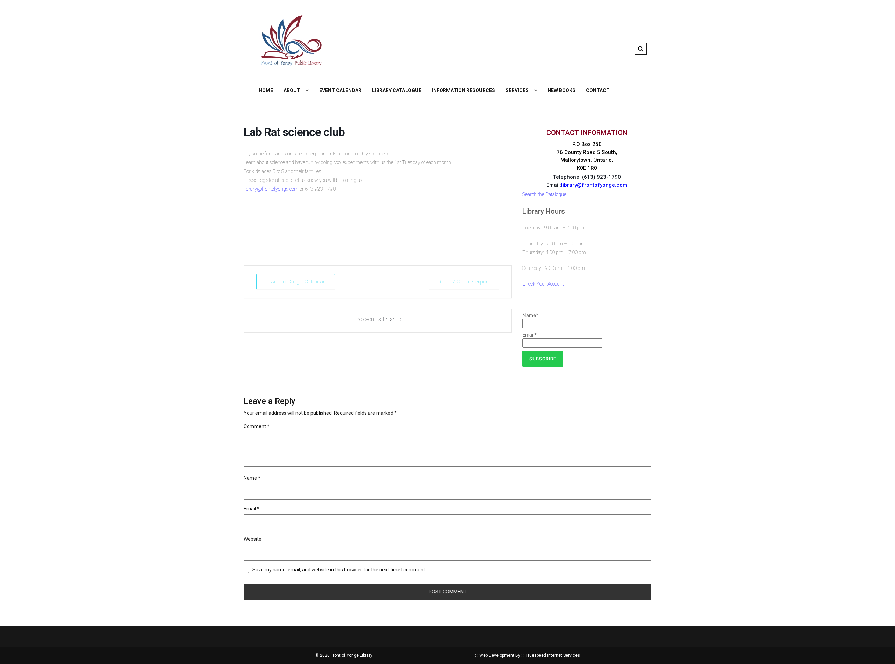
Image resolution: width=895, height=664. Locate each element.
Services (517, 90)
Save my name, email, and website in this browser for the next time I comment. (339, 570)
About (292, 90)
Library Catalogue (396, 90)
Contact (598, 90)
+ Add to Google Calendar (295, 282)
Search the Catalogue (544, 194)
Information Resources (463, 90)
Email (251, 508)
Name (252, 478)
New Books (561, 90)
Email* (529, 335)
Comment (257, 426)
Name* (530, 315)
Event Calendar (340, 90)
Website (253, 539)
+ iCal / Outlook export (464, 282)
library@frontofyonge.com (271, 189)
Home (266, 90)
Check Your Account (543, 284)
